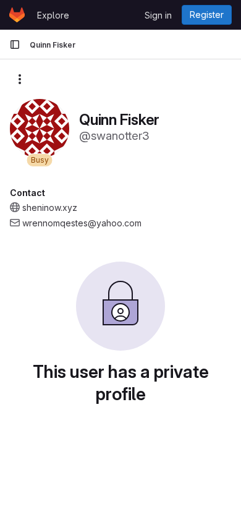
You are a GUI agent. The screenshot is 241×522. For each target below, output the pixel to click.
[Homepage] (17, 15)
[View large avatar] (39, 127)
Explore (53, 15)
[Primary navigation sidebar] (15, 44)
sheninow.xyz (49, 207)
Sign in (158, 15)
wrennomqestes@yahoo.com (82, 223)
